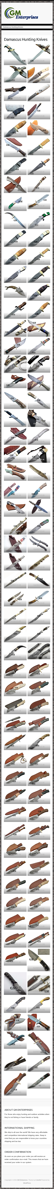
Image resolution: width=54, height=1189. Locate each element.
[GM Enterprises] (21, 13)
